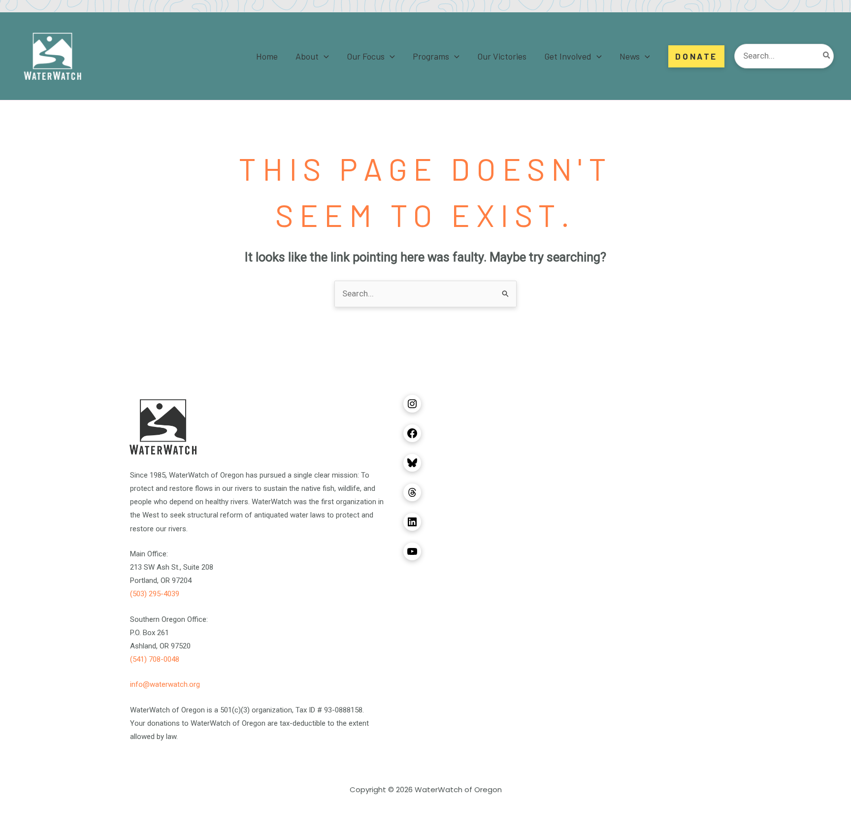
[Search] (827, 56)
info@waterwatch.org (165, 684)
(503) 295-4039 (154, 593)
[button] (324, 56)
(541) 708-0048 (154, 659)
